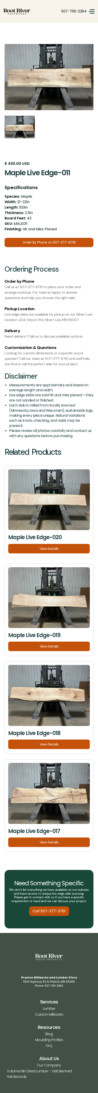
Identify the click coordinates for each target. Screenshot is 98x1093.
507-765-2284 (73, 11)
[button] (92, 11)
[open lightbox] (49, 77)
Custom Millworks (49, 1014)
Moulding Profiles (49, 1039)
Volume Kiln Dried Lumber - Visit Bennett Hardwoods (39, 1074)
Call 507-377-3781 (49, 911)
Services (49, 1002)
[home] (17, 11)
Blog (49, 1034)
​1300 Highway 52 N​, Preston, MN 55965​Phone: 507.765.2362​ (49, 982)
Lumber (49, 1008)
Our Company (49, 1065)
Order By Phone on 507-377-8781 (49, 242)
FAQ (49, 1045)
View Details (49, 548)
